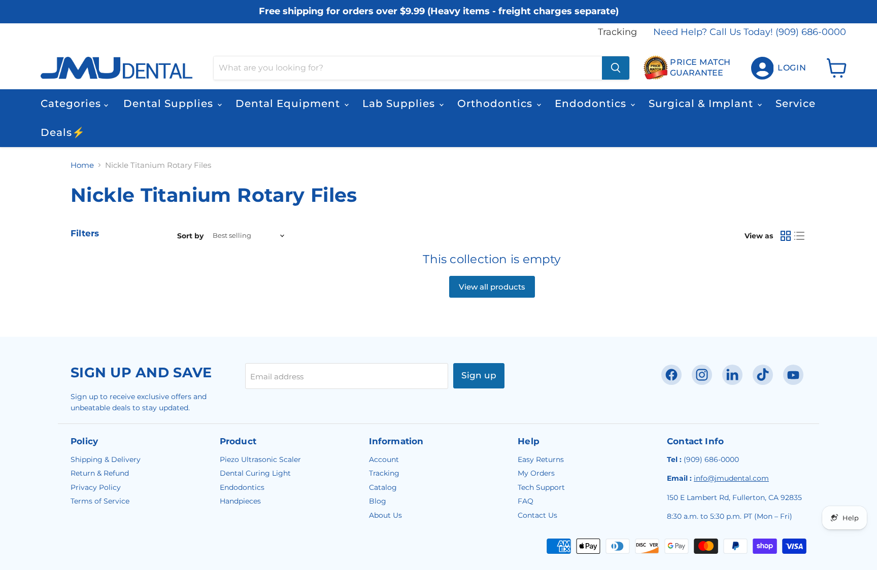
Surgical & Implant (702, 103)
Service (795, 103)
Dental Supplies (169, 103)
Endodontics (592, 103)
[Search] (615, 68)
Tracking (617, 32)
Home (82, 165)
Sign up (478, 375)
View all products (492, 287)
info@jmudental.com (731, 478)
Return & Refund (100, 473)
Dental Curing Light (255, 473)
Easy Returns (541, 459)
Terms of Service (100, 501)
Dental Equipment (289, 103)
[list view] (800, 236)
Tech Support (541, 487)
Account (384, 459)
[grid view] (786, 236)
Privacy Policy (96, 487)
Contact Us (537, 515)
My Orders (536, 473)
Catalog (383, 487)
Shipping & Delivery (106, 459)
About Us (385, 515)
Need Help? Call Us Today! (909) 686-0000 (749, 32)
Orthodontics (496, 103)
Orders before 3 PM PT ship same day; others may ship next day (439, 21)
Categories (72, 103)
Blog (377, 501)
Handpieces (240, 501)
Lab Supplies (400, 103)
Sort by (190, 236)
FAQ (525, 501)
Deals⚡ (63, 132)
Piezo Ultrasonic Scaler (260, 459)
